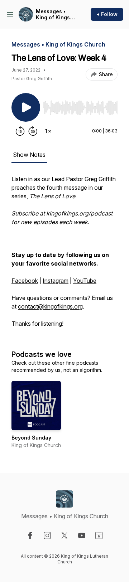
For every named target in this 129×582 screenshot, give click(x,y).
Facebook (24, 280)
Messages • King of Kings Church (53, 14)
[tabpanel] (64, 255)
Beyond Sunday (31, 438)
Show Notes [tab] (29, 154)
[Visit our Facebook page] (30, 535)
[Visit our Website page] (98, 535)
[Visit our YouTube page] (81, 535)
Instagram (55, 280)
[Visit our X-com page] (64, 535)
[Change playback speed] (48, 131)
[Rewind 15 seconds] (20, 131)
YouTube (84, 280)
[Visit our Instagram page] (47, 535)
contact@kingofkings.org (50, 306)
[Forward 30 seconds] (33, 131)
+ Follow (107, 14)
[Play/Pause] (25, 107)
